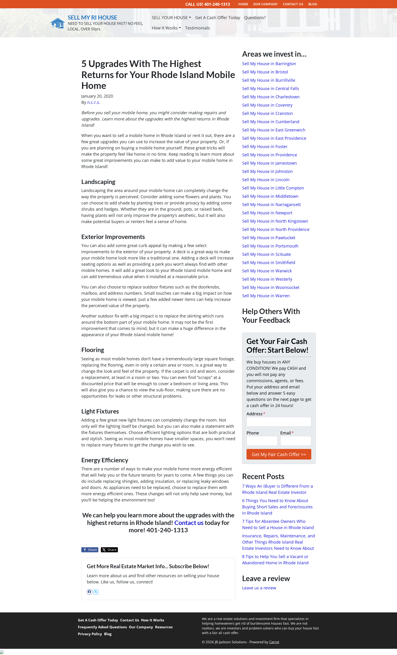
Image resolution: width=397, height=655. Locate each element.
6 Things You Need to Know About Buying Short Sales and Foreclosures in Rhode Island (277, 507)
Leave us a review (259, 588)
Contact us (189, 522)
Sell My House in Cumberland (270, 121)
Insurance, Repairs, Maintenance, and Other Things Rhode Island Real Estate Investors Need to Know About (278, 542)
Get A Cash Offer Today (217, 17)
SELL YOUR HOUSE (170, 17)
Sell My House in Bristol (265, 72)
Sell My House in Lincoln (265, 179)
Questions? (255, 17)
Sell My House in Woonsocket (270, 287)
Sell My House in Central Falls (270, 88)
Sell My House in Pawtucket (268, 237)
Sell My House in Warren (266, 295)
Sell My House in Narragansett (271, 204)
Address (256, 413)
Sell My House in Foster (264, 146)
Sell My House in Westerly (267, 279)
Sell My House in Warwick (267, 271)
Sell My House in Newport (267, 212)
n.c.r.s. (93, 102)
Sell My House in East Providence (274, 138)
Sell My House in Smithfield (268, 262)
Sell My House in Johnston (267, 171)
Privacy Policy (90, 634)
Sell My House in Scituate (266, 254)
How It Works (165, 28)
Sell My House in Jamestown (269, 163)
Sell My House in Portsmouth (270, 246)
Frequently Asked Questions (102, 627)
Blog (107, 634)
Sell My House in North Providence (275, 229)
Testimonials (197, 28)
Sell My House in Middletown (270, 196)
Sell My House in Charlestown (271, 96)
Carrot (274, 642)
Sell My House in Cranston (267, 113)
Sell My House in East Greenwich (273, 130)
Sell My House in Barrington (269, 63)
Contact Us (129, 620)
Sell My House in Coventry (267, 105)
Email (287, 433)
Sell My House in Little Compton (273, 188)
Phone (253, 433)
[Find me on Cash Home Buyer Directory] (198, 652)
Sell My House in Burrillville (268, 80)
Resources (164, 627)
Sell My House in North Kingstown (275, 221)
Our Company (141, 627)
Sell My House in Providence (269, 154)
